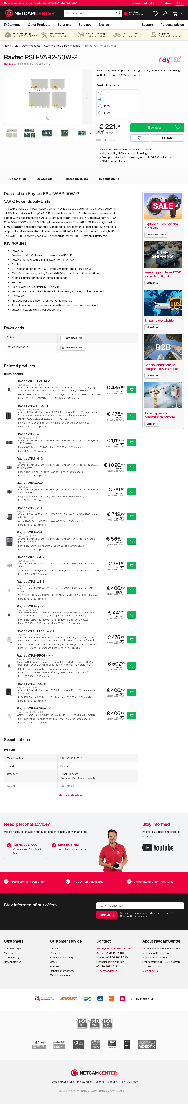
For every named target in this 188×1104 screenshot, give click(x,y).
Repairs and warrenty (62, 970)
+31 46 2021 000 (67, 3)
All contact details (106, 970)
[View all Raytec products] (171, 60)
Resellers (55, 966)
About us (150, 3)
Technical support (60, 975)
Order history (11, 957)
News (136, 3)
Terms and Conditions (62, 1081)
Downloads (45, 179)
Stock (53, 961)
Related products (76, 179)
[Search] (117, 13)
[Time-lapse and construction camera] (163, 395)
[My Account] (165, 14)
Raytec (8, 63)
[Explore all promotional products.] (163, 206)
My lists (8, 953)
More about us (150, 970)
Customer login (12, 948)
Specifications (109, 179)
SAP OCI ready (130, 1081)
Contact (166, 3)
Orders (54, 948)
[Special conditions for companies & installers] (163, 347)
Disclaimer (112, 1081)
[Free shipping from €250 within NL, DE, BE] (163, 254)
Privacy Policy (84, 1081)
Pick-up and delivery (61, 957)
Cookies (99, 1081)
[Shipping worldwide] (163, 303)
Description (18, 179)
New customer (12, 961)
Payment (55, 953)
